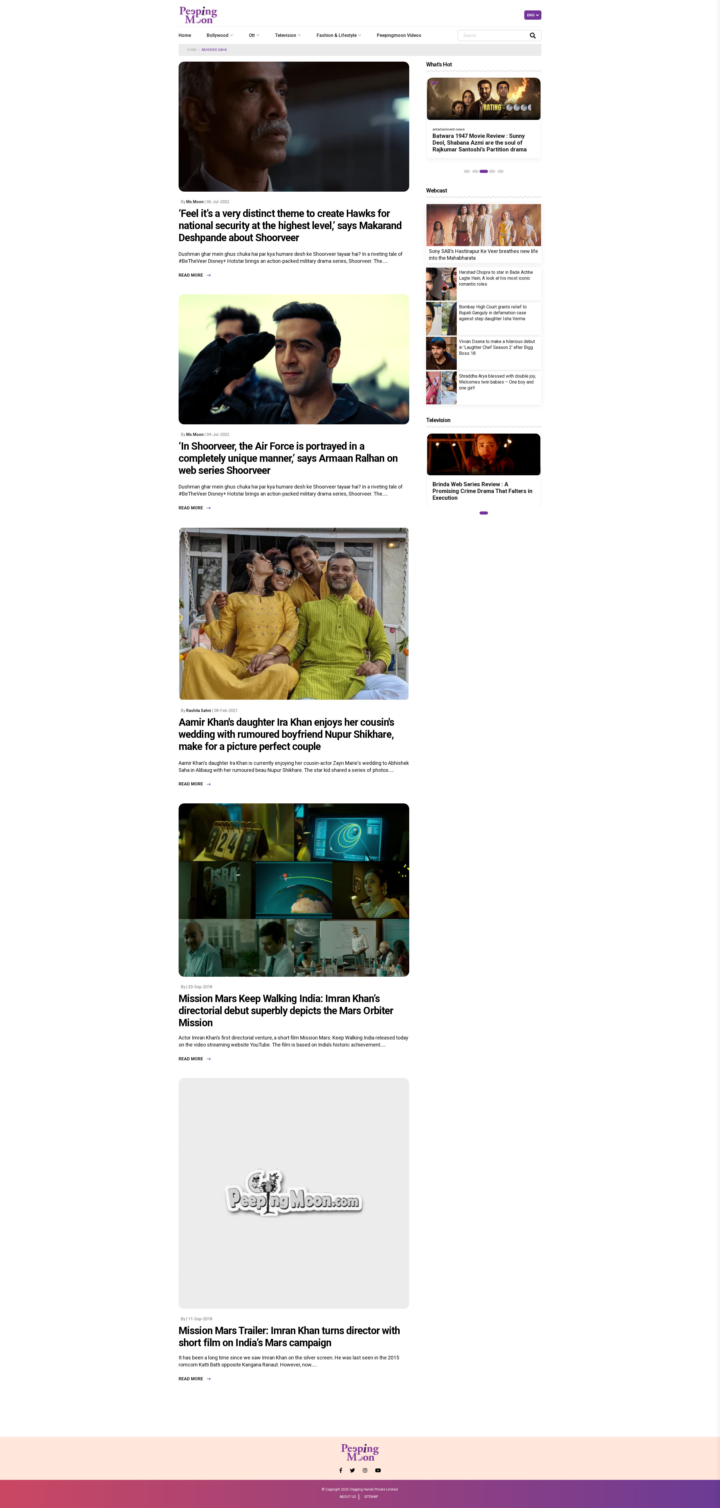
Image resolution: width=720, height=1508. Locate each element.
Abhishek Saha (214, 50)
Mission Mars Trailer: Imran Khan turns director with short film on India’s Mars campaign (289, 1337)
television (285, 35)
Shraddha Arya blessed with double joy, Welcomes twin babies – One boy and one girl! (497, 382)
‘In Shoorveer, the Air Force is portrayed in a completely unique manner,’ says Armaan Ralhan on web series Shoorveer (288, 458)
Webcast (436, 190)
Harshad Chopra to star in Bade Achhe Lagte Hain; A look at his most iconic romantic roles (496, 278)
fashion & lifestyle (337, 35)
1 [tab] (467, 171)
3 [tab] (484, 171)
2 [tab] (475, 171)
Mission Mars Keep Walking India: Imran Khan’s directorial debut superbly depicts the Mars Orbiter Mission (286, 1011)
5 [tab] (500, 171)
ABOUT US (347, 1497)
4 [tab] (492, 171)
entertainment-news (449, 129)
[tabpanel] (484, 118)
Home (185, 35)
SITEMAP (371, 1497)
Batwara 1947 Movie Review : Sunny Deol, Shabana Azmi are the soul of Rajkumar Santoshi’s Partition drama (480, 143)
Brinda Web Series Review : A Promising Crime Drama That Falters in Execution (482, 491)
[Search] (533, 35)
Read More (191, 275)
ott (252, 35)
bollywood (217, 35)
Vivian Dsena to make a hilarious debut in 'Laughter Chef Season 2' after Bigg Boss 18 (497, 347)
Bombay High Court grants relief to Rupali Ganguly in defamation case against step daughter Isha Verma (493, 312)
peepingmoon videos (399, 35)
